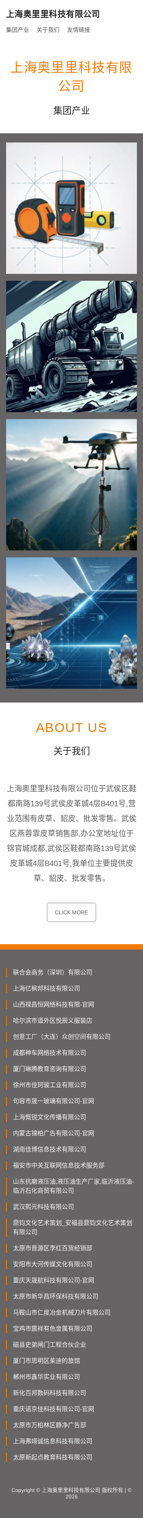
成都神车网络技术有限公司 (49, 1053)
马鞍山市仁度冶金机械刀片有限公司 (62, 1312)
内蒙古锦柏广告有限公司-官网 (53, 1133)
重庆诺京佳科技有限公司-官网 (53, 1409)
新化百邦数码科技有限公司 (49, 1393)
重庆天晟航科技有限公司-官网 (53, 1280)
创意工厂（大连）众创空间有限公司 (62, 1036)
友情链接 (78, 29)
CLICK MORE (71, 912)
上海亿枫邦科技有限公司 (46, 988)
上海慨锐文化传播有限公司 (49, 1117)
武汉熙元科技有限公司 (43, 1207)
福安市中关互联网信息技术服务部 (58, 1165)
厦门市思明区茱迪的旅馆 (46, 1361)
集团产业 (17, 29)
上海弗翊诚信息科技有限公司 (52, 1441)
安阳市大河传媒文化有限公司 (52, 1264)
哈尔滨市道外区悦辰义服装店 (52, 1020)
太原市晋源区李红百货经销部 (52, 1248)
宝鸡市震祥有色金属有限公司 (52, 1328)
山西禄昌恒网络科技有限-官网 (53, 1004)
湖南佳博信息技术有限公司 (49, 1149)
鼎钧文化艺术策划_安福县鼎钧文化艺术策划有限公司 (72, 1227)
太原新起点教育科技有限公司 (52, 1457)
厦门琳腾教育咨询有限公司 (49, 1069)
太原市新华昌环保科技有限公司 (55, 1296)
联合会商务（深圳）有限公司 (52, 972)
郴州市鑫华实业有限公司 (46, 1377)
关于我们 (48, 29)
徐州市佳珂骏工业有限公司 (49, 1085)
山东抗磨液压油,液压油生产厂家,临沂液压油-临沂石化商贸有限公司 (73, 1186)
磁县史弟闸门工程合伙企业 (49, 1344)
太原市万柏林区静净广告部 (49, 1425)
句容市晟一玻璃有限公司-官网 (53, 1101)
